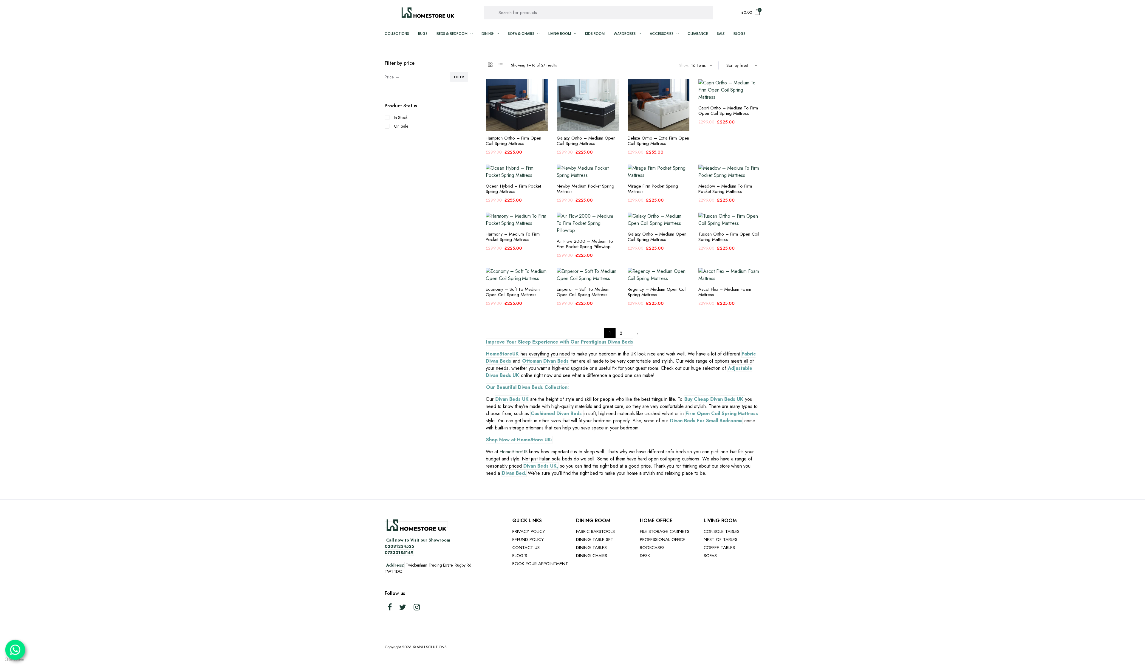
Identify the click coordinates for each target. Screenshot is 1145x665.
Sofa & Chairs (521, 33)
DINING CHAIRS (591, 555)
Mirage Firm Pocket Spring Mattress (653, 189)
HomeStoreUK (513, 451)
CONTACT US (526, 547)
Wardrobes (625, 33)
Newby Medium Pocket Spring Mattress (585, 189)
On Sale (401, 126)
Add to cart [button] (543, 100)
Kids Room (595, 33)
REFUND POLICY (528, 539)
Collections (397, 33)
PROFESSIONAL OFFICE (662, 539)
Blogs (739, 33)
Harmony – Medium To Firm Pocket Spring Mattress (513, 237)
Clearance (698, 33)
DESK (645, 555)
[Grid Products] (490, 64)
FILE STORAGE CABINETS (664, 531)
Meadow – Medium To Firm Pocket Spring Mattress (725, 189)
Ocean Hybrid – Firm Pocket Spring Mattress (513, 189)
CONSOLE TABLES (721, 531)
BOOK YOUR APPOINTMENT (540, 563)
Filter (459, 77)
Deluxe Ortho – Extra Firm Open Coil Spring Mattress (658, 141)
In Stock (401, 117)
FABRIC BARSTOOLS (595, 531)
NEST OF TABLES (720, 539)
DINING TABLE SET (594, 539)
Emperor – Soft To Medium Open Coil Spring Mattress (583, 292)
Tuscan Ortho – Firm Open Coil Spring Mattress (728, 237)
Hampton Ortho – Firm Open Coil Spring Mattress (513, 141)
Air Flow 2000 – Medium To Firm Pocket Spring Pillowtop (585, 244)
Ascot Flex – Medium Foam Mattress (724, 292)
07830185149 (399, 553)
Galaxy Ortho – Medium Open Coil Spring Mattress (586, 141)
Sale (721, 33)
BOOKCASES (652, 547)
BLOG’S (519, 555)
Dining (488, 33)
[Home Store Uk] (427, 12)
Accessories (662, 33)
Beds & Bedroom (452, 33)
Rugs (423, 33)
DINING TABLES (591, 547)
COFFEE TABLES (719, 547)
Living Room (559, 33)
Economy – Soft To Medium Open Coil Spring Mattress (513, 292)
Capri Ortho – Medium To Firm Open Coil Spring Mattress (728, 111)
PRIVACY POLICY (528, 531)
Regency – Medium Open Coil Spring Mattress (657, 292)
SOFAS (710, 555)
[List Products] (500, 64)
